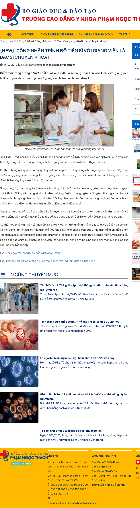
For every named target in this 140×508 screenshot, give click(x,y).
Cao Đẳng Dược (101, 466)
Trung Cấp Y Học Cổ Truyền (108, 484)
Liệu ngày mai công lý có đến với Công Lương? (33, 253)
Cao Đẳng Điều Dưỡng (105, 471)
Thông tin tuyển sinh (57, 34)
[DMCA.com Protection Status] (22, 464)
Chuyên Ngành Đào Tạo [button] (95, 34)
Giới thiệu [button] (28, 34)
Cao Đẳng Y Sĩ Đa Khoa (105, 462)
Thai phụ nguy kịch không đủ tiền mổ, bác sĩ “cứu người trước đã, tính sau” (50, 261)
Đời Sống (19, 41)
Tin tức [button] (125, 34)
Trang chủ (6, 41)
